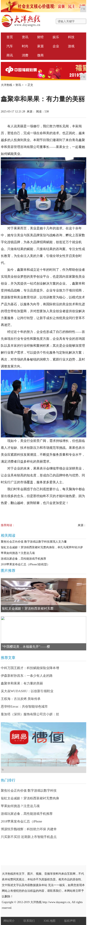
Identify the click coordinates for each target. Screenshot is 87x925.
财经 (40, 37)
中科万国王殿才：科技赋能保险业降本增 (30, 668)
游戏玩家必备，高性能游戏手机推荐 (23, 558)
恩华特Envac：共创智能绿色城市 (24, 706)
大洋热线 (6, 84)
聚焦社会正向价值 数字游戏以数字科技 (29, 790)
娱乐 (56, 37)
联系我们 (29, 920)
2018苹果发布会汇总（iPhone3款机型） (25, 564)
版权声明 (69, 920)
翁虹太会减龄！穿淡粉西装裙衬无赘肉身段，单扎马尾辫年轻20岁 (42, 547)
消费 (25, 55)
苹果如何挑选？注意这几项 (18, 553)
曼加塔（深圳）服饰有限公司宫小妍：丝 (30, 714)
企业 (56, 46)
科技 (71, 37)
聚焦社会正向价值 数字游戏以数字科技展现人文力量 (34, 541)
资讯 (25, 37)
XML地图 (49, 920)
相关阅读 (8, 535)
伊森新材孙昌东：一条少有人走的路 (27, 675)
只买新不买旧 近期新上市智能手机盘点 (29, 837)
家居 (40, 46)
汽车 (9, 46)
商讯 (9, 55)
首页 (9, 37)
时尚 (25, 46)
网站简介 (9, 920)
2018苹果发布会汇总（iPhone (21, 821)
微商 (40, 55)
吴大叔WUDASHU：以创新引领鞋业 (27, 691)
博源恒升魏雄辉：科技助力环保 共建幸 (29, 829)
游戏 (71, 46)
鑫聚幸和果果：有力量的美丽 (22, 683)
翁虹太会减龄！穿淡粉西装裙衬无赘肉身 (30, 798)
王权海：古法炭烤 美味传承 (20, 698)
